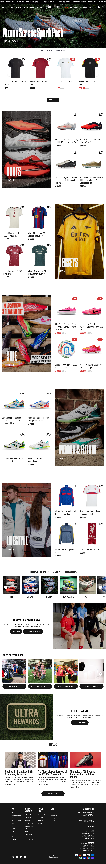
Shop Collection (10, 41)
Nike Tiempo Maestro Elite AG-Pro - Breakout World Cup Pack (91, 327)
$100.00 (83, 517)
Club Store (40, 817)
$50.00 (7, 88)
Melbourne (91, 842)
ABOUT (14, 809)
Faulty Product (29, 834)
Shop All (10, 180)
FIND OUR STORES (14, 686)
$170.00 (31, 423)
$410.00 (83, 186)
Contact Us (28, 817)
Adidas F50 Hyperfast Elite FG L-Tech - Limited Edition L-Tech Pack (66, 180)
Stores (14, 813)
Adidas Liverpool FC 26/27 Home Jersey (12, 272)
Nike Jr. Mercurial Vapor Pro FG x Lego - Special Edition (91, 366)
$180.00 (5, 426)
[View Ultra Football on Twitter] (21, 857)
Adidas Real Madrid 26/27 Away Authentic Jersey (38, 272)
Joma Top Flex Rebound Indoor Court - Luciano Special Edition (11, 420)
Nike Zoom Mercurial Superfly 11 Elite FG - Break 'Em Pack (66, 140)
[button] (95, 7)
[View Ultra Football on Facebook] (17, 857)
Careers (14, 834)
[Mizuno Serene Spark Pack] (53, 26)
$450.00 (58, 186)
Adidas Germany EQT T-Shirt (88, 83)
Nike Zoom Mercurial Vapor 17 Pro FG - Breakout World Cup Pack (65, 327)
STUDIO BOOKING (91, 686)
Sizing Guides (28, 837)
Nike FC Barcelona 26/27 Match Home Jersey (37, 234)
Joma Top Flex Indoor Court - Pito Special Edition (39, 419)
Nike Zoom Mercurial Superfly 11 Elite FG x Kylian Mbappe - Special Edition (91, 180)
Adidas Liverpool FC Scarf (90, 549)
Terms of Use (54, 815)
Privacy (52, 813)
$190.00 (31, 239)
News (13, 831)
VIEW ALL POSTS (53, 793)
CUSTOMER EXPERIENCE (28, 810)
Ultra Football (56, 856)
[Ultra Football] (53, 7)
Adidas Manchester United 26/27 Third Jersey (12, 234)
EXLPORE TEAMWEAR (33, 631)
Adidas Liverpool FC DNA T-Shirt (15, 83)
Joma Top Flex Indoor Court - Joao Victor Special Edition (13, 459)
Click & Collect (29, 823)
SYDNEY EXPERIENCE (66, 686)
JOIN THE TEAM (80, 722)
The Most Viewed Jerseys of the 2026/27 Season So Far (52, 773)
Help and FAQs (29, 814)
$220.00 (31, 277)
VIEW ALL (53, 100)
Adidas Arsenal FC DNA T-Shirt (40, 83)
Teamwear (40, 820)
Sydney (92, 830)
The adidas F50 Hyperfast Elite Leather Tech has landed (83, 774)
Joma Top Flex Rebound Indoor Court (37, 459)
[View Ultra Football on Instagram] (13, 857)
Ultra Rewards (41, 814)
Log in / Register (29, 839)
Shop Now (16, 631)
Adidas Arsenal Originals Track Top (64, 550)
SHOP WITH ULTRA (41, 810)
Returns (27, 831)
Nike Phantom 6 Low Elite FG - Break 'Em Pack (91, 140)
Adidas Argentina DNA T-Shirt (64, 83)
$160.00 (5, 239)
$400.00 (58, 145)
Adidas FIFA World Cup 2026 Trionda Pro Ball (66, 366)
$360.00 (83, 145)
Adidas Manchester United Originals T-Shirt (90, 512)
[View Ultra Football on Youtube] (25, 857)
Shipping (27, 820)
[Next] (97, 74)
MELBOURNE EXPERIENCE (40, 686)
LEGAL (52, 809)
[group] (53, 75)
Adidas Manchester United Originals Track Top (65, 512)
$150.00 (58, 517)
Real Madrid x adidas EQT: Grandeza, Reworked (19, 773)
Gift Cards (40, 823)
